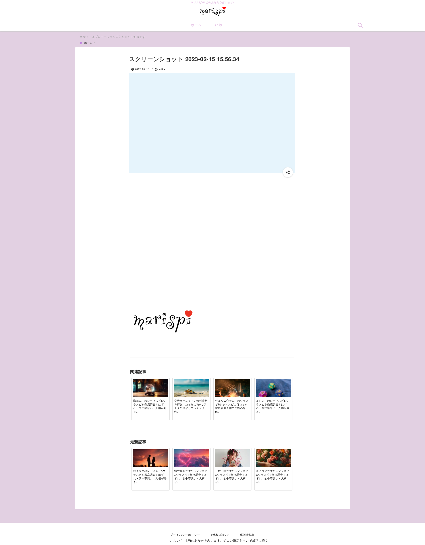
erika (162, 69)
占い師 (217, 24)
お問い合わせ (220, 535)
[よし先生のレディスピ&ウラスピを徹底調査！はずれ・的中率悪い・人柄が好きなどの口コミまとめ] (273, 391)
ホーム (196, 24)
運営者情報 (247, 535)
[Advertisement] (212, 210)
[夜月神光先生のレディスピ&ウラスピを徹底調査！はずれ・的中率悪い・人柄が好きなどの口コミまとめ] (273, 459)
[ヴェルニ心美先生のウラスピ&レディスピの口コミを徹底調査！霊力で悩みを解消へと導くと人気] (232, 391)
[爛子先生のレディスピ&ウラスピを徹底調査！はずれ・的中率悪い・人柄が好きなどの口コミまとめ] (150, 461)
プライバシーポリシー (185, 535)
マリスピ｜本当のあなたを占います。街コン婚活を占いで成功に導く (218, 540)
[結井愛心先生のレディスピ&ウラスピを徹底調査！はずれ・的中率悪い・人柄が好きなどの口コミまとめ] (191, 459)
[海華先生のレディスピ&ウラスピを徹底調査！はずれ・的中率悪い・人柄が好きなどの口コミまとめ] (150, 388)
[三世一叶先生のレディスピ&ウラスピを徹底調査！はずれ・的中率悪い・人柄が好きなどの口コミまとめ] (232, 459)
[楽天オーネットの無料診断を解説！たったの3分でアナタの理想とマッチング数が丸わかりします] (191, 389)
